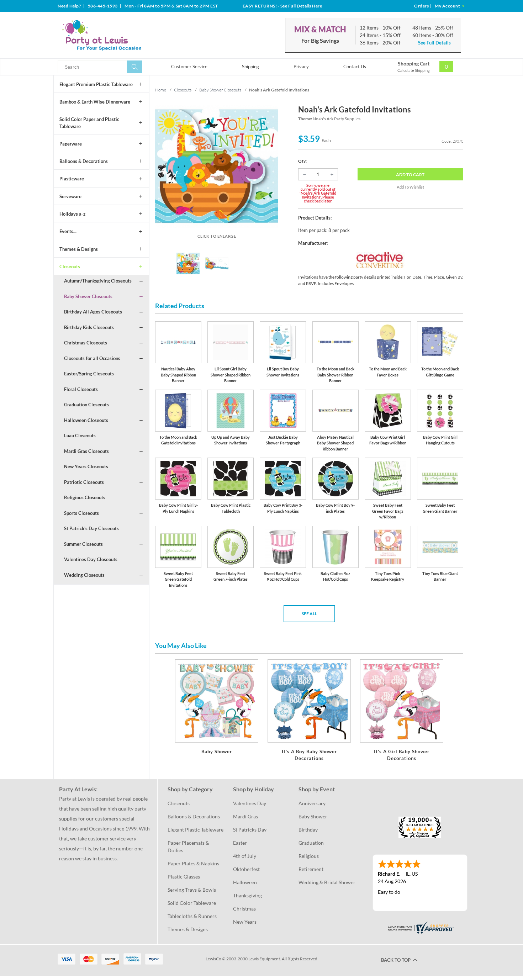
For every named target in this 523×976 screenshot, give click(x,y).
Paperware (70, 144)
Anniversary (312, 803)
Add (410, 174)
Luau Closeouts (80, 435)
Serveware (70, 196)
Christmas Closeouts (85, 342)
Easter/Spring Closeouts (89, 373)
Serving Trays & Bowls (192, 890)
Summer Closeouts (83, 544)
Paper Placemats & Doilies (189, 846)
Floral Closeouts (81, 389)
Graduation (311, 843)
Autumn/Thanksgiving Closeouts (98, 281)
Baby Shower (313, 816)
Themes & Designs (78, 249)
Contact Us (354, 66)
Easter (240, 843)
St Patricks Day (249, 830)
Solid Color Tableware (192, 903)
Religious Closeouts (84, 497)
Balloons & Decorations (83, 161)
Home (160, 90)
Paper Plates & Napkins (193, 863)
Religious (309, 856)
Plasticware (71, 178)
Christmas (244, 909)
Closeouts (69, 266)
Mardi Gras (245, 816)
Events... (67, 231)
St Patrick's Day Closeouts (91, 528)
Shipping (250, 66)
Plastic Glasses (184, 877)
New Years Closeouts (86, 466)
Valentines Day (249, 803)
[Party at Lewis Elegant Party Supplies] (119, 35)
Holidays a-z (72, 214)
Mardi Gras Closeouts (86, 451)
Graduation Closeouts (86, 404)
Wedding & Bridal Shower (327, 882)
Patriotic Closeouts (84, 482)
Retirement (311, 869)
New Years (245, 922)
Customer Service (189, 66)
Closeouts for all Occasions (92, 358)
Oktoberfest (246, 869)
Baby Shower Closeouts (88, 296)
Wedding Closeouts (84, 575)
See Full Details (434, 43)
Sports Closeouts (81, 513)
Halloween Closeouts (86, 420)
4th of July (244, 856)
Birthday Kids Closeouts (89, 327)
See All (309, 613)
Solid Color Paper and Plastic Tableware (89, 122)
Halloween (245, 882)
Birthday (308, 830)
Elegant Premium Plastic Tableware (96, 84)
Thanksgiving (247, 895)
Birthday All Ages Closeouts (93, 312)
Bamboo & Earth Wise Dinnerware (94, 102)
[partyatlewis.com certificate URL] (420, 927)
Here (317, 6)
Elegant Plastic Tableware (195, 830)
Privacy (301, 66)
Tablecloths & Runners (192, 916)
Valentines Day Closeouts (90, 559)
